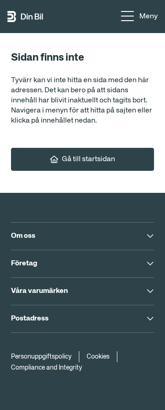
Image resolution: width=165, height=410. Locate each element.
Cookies (98, 357)
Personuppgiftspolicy (41, 357)
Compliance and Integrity (46, 368)
